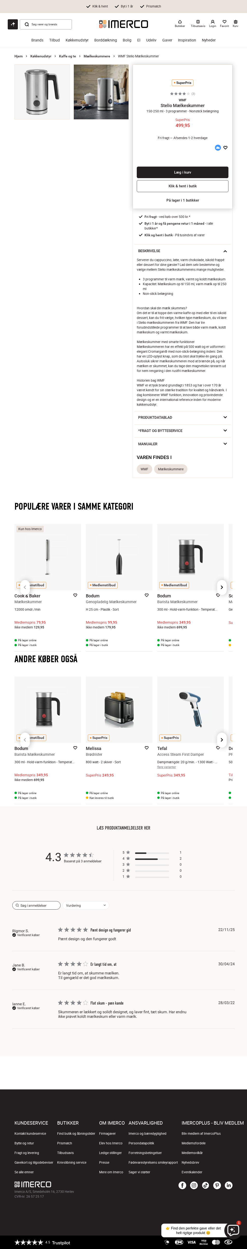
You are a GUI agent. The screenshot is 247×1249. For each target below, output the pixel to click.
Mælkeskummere (97, 56)
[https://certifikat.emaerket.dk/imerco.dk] (228, 1242)
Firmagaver (107, 1133)
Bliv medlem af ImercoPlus (201, 1133)
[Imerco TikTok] (205, 1185)
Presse (104, 1162)
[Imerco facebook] (182, 1185)
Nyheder (209, 40)
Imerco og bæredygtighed (147, 1133)
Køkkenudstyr (77, 40)
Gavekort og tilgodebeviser (33, 1162)
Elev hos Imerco (111, 1143)
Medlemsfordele (194, 1143)
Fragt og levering (26, 1153)
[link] (152, 878)
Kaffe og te (67, 56)
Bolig (127, 40)
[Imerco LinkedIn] (229, 1185)
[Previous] (25, 587)
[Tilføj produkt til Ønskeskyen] (217, 147)
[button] (182, 100)
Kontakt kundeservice (30, 1133)
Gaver (167, 40)
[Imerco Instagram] (194, 1185)
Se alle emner (24, 1172)
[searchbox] (36, 905)
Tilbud (54, 40)
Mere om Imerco (111, 1172)
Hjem (18, 56)
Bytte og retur (24, 1143)
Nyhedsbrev (190, 1162)
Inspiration (187, 40)
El (138, 40)
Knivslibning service (71, 1162)
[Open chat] (13, 24)
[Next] (222, 587)
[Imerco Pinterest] (217, 1185)
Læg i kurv (182, 172)
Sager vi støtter (139, 1172)
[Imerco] (123, 24)
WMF (144, 469)
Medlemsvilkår (192, 1153)
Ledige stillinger (110, 1153)
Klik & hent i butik (183, 186)
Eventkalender (192, 1172)
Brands (37, 40)
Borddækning (105, 40)
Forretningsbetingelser (145, 1153)
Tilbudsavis (65, 1153)
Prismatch (64, 1143)
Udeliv (151, 40)
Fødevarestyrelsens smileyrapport (153, 1162)
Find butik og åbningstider (76, 1133)
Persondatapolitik (141, 1143)
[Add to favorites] (225, 147)
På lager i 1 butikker (182, 200)
